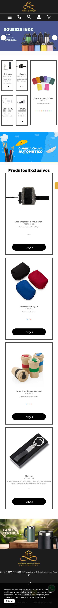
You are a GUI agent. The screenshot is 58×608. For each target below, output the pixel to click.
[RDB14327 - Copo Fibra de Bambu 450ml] (29, 366)
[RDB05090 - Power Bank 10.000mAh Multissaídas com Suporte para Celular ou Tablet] (7, 66)
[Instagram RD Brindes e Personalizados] (56, 186)
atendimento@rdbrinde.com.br (37, 572)
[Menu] (9, 17)
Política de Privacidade (35, 597)
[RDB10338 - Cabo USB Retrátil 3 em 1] (7, 101)
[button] (3, 37)
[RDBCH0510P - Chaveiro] (29, 451)
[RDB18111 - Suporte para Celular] (43, 83)
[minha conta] (38, 17)
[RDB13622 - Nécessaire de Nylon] (29, 281)
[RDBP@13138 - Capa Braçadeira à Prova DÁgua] (21, 66)
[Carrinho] (48, 17)
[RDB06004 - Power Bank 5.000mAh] (21, 101)
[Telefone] (19, 17)
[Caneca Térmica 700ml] (29, 534)
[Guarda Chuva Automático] (29, 147)
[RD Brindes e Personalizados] (29, 6)
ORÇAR (29, 247)
